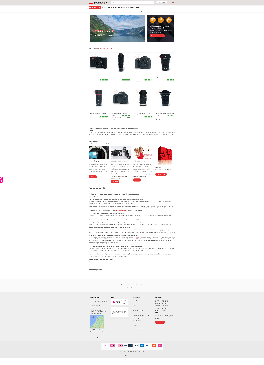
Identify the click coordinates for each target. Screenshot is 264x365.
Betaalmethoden (137, 308)
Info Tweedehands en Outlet (122, 7)
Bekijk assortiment (161, 174)
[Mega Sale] (165, 155)
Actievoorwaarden (137, 320)
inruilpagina (136, 237)
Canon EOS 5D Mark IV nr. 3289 (119, 113)
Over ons (104, 7)
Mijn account (136, 323)
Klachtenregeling (137, 318)
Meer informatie (160, 322)
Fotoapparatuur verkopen (139, 303)
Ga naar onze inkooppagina (157, 35)
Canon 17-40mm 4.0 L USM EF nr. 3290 (165, 113)
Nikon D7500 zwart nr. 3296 (140, 78)
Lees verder (92, 176)
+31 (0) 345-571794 (95, 329)
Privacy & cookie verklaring (126, 351)
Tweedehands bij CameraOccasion (141, 315)
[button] (91, 28)
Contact (137, 7)
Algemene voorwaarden (138, 351)
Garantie (135, 305)
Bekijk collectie (105, 48)
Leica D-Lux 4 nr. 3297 (95, 78)
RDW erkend (145, 168)
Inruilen (132, 7)
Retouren (135, 313)
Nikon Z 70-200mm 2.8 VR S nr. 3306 (120, 78)
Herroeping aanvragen (138, 328)
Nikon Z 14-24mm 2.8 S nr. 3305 (163, 78)
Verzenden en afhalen (138, 310)
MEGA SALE (111, 7)
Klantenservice (136, 297)
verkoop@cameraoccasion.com (98, 331)
